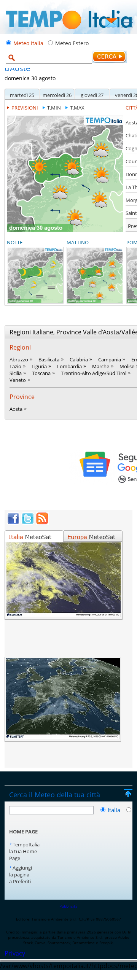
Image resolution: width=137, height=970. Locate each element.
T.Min (54, 107)
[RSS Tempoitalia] (42, 522)
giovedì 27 (92, 95)
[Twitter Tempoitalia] (27, 522)
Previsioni (24, 107)
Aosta (16, 408)
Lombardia (69, 366)
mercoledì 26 (57, 95)
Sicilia (16, 373)
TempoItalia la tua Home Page (24, 851)
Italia (115, 810)
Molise (126, 366)
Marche (100, 366)
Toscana (41, 373)
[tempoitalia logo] (69, 31)
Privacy (15, 953)
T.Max (77, 107)
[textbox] (49, 58)
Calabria (79, 359)
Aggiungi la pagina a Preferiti (20, 874)
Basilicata (48, 359)
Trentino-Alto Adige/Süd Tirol (93, 373)
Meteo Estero (72, 43)
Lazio (15, 366)
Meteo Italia (28, 43)
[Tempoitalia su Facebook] (13, 522)
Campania (109, 359)
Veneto (18, 380)
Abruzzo (19, 359)
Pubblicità (68, 906)
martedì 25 (22, 95)
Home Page (23, 831)
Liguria (39, 366)
